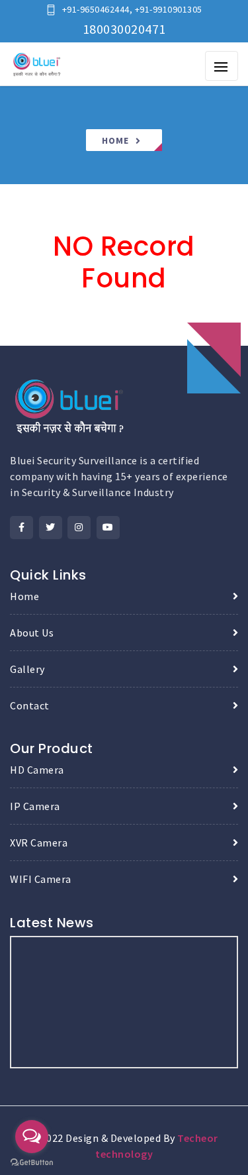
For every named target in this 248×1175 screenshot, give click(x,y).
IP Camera (35, 806)
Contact (30, 705)
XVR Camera (38, 842)
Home (115, 140)
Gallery (27, 669)
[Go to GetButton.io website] (32, 1162)
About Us (32, 632)
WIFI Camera (40, 879)
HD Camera (37, 769)
